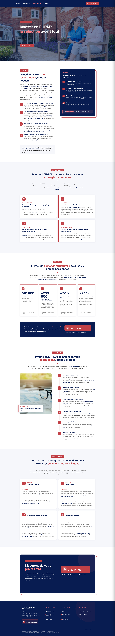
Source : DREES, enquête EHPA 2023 (28, 313)
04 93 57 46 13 (93, 3)
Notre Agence (26, 3)
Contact (47, 3)
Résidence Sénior (66, 614)
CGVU (80, 617)
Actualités (81, 619)
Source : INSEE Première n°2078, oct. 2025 (48, 313)
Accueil (18, 3)
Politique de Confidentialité (85, 611)
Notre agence (65, 619)
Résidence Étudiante (67, 617)
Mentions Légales (83, 614)
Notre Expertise (37, 3)
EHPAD (63, 611)
